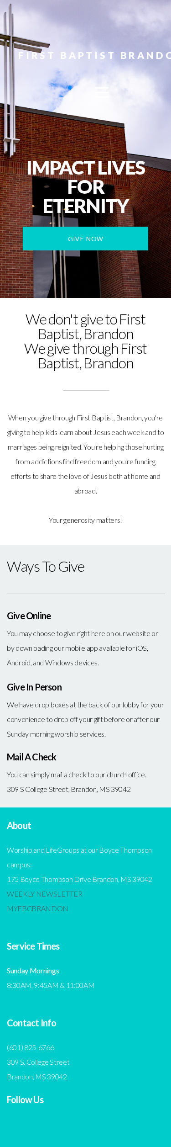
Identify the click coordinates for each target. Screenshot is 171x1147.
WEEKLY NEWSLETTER (45, 893)
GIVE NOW (85, 238)
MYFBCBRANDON (37, 908)
